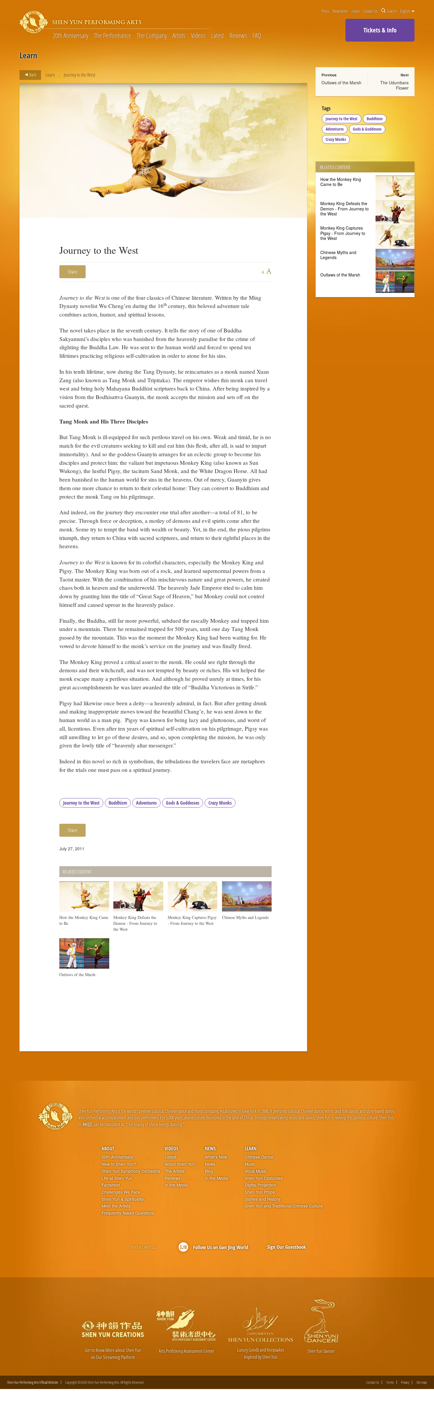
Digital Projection (260, 1185)
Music (250, 1164)
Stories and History (262, 1199)
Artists (178, 35)
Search (392, 11)
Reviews (238, 35)
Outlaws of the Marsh (341, 82)
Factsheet (111, 1185)
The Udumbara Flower (394, 85)
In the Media (176, 1185)
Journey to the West (81, 803)
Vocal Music (256, 1171)
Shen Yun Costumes (264, 1178)
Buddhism (118, 803)
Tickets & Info (380, 30)
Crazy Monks (220, 803)
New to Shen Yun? (119, 1164)
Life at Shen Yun (117, 1178)
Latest (217, 35)
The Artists (175, 1171)
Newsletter (340, 11)
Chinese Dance (259, 1157)
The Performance (112, 35)
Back (32, 75)
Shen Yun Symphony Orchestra (131, 1171)
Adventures (146, 803)
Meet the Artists (116, 1206)
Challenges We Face (121, 1192)
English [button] (405, 11)
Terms (390, 1382)
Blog (209, 1171)
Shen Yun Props (260, 1192)
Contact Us (370, 11)
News (210, 1148)
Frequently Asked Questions (128, 1213)
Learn (356, 11)
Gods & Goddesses (182, 803)
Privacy (405, 1382)
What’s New (216, 1157)
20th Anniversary (70, 35)
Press (325, 11)
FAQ (256, 35)
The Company (152, 35)
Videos (198, 35)
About (108, 1148)
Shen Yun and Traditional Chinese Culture (284, 1206)
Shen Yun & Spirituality (123, 1199)
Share (72, 271)
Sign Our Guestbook (286, 1246)
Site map (421, 1382)
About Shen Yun (180, 1164)
